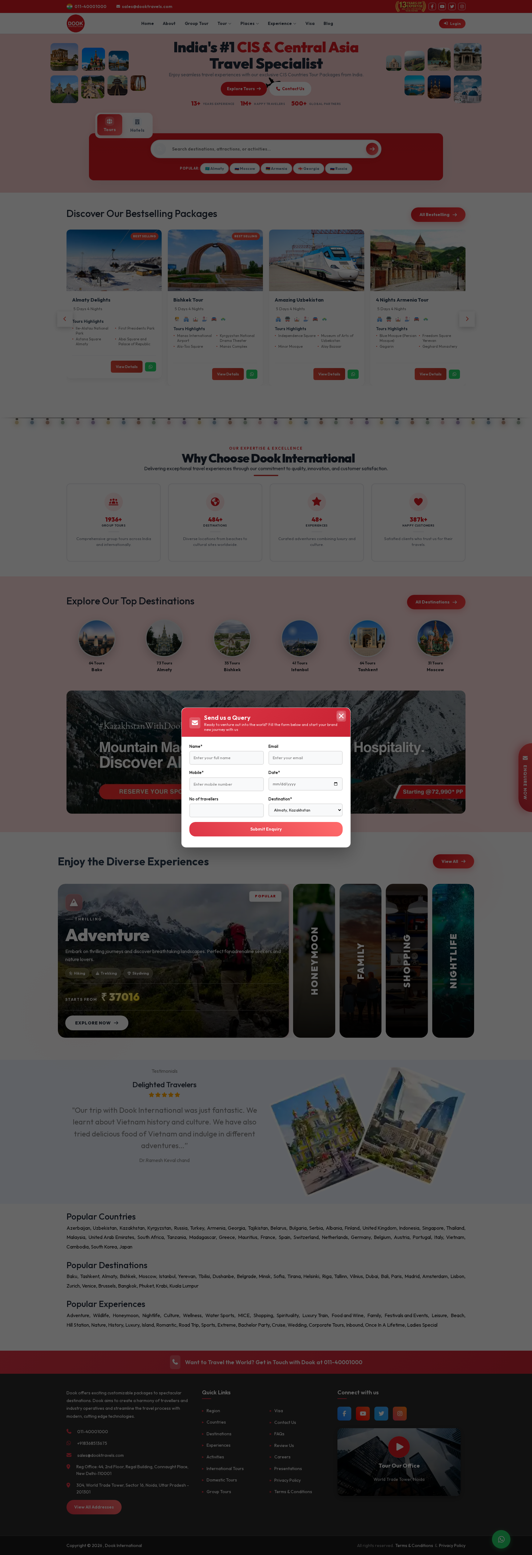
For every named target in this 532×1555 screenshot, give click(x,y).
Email (273, 746)
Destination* (280, 798)
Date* (274, 772)
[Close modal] (341, 716)
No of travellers (203, 798)
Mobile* (196, 772)
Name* (195, 746)
